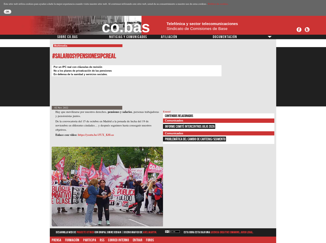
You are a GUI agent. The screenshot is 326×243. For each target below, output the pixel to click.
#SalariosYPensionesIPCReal (84, 56)
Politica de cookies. (218, 3)
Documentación (225, 37)
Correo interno (118, 240)
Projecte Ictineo (86, 232)
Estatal (167, 111)
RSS (102, 240)
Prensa (56, 240)
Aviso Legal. (247, 232)
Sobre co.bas (67, 37)
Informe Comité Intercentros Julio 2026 (190, 126)
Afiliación (169, 37)
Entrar (137, 240)
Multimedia (60, 45)
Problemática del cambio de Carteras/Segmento (195, 139)
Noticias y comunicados (128, 37)
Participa (89, 240)
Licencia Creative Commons (225, 232)
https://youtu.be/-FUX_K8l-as (96, 135)
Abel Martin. (150, 232)
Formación (72, 240)
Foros (150, 240)
